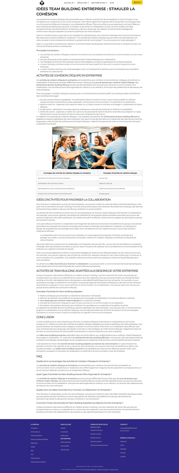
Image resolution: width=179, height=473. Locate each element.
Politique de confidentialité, (90, 469)
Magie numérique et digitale (39, 439)
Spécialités (82, 3)
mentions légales (114, 469)
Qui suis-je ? (69, 3)
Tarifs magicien (35, 458)
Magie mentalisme (36, 435)
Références (34, 443)
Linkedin (123, 456)
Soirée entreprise (66, 442)
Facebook (123, 449)
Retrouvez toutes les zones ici (99, 445)
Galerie (33, 446)
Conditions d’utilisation (102, 469)
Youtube (122, 452)
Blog (112, 3)
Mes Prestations (98, 3)
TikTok (122, 445)
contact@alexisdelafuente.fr (128, 428)
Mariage (63, 428)
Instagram (123, 441)
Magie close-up (35, 431)
